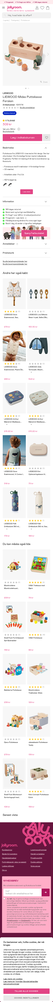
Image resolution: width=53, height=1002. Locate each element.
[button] (3, 7)
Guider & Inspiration (9, 854)
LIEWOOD (8, 93)
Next (48, 54)
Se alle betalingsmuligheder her (15, 261)
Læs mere (26, 192)
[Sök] (4, 15)
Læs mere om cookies (13, 979)
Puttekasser (25, 20)
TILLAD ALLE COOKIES (26, 991)
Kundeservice (7, 850)
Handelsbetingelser (9, 858)
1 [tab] (25, 88)
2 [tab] (28, 88)
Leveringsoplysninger (39, 850)
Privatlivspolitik (36, 858)
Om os (4, 870)
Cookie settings (36, 862)
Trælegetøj (15, 20)
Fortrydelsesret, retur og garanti (14, 862)
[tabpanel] (26, 54)
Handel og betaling (37, 854)
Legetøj (6, 20)
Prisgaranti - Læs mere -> (16, 218)
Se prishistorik (8, 131)
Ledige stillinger (8, 866)
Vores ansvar (35, 866)
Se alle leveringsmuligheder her (15, 264)
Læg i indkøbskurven (22, 137)
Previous (5, 54)
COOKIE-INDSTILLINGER (26, 998)
